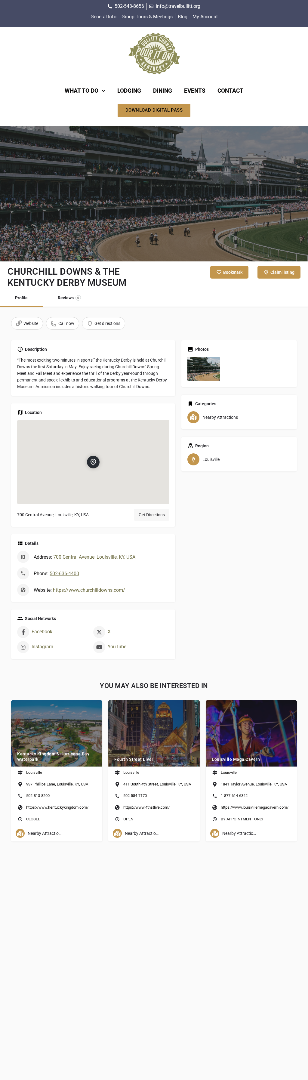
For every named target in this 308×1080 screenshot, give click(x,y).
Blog (182, 17)
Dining (162, 90)
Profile (21, 297)
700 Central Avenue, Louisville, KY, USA (94, 557)
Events (194, 90)
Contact (230, 90)
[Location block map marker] (93, 462)
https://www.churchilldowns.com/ (89, 590)
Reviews (68, 297)
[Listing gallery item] (203, 369)
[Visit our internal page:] (154, 54)
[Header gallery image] (154, 193)
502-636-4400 (64, 573)
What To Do (81, 90)
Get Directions (152, 514)
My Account (205, 17)
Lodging (129, 90)
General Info (103, 17)
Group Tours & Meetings (147, 17)
